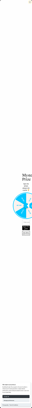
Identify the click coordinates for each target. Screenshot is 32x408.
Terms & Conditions (13, 405)
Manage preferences (9, 400)
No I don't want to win (26, 233)
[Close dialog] (29, 2)
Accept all (6, 396)
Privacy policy (5, 405)
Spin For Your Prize (26, 228)
